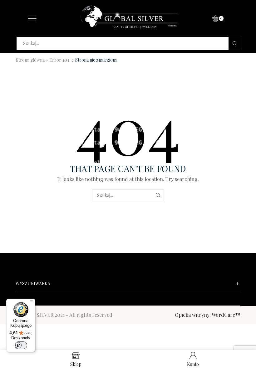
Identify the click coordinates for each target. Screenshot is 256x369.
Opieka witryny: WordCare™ (207, 314)
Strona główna (30, 60)
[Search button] (235, 43)
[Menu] (31, 302)
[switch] (21, 345)
